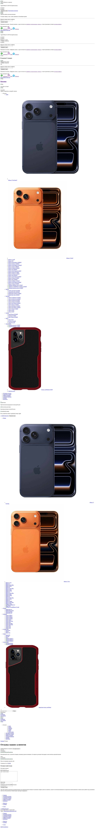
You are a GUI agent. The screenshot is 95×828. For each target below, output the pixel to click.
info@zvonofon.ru (4, 826)
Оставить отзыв (4, 787)
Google (7, 313)
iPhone (4, 418)
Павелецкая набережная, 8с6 (10, 811)
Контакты (5, 399)
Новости (5, 803)
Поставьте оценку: (5, 768)
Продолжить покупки (13, 10)
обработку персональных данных (33, 24)
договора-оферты (57, 24)
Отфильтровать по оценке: (6, 748)
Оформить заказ (4, 10)
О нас (4, 806)
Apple (7, 94)
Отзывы (5, 398)
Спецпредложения (7, 396)
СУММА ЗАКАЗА (5, 41)
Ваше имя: (3, 782)
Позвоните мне (12, 415)
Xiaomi (7, 289)
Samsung (7, 296)
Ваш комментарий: (5, 770)
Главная (5, 795)
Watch (7, 318)
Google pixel (5, 629)
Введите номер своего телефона (8, 19)
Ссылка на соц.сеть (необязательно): (9, 784)
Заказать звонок (4, 22)
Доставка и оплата (7, 393)
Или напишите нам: (5, 26)
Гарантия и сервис (7, 394)
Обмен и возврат (7, 395)
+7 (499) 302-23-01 (5, 415)
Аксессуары (8, 323)
